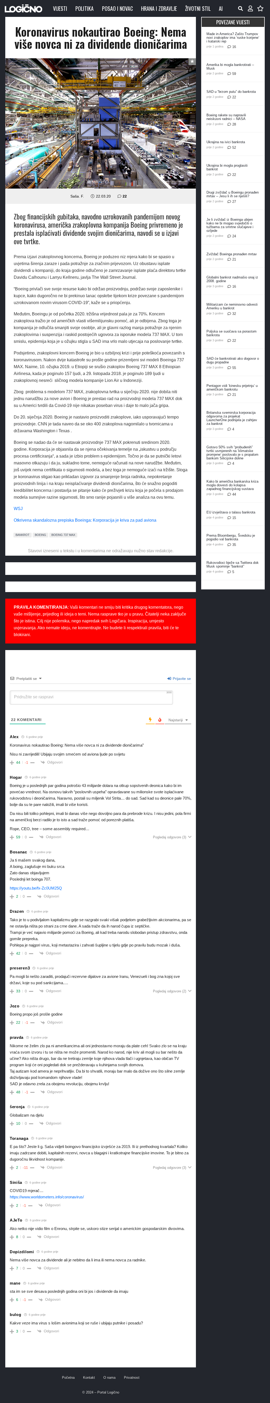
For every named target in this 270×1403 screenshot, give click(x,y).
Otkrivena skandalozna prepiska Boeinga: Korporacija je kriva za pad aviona (85, 520)
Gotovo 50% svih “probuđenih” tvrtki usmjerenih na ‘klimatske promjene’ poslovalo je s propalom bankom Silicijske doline (232, 452)
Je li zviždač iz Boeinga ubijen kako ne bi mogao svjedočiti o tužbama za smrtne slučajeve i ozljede (229, 225)
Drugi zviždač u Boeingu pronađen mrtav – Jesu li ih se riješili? (232, 194)
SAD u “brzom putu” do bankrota (231, 92)
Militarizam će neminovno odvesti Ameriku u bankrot (232, 306)
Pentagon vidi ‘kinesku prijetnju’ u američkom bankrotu (232, 387)
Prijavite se (181, 678)
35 (234, 545)
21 (234, 259)
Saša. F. (77, 196)
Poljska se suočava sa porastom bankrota (231, 333)
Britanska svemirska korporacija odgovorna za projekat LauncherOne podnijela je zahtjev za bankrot (231, 418)
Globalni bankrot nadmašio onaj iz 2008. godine (232, 279)
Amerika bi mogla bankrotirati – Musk (230, 66)
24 (234, 236)
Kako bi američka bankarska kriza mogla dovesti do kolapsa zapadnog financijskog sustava (232, 485)
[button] (240, 8)
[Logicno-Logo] (23, 8)
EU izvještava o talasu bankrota (230, 512)
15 (234, 518)
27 (234, 202)
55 (234, 368)
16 (234, 47)
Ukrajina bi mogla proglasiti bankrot (227, 167)
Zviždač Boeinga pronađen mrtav (231, 254)
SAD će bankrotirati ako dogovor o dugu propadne (232, 360)
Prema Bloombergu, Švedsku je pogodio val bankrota (230, 537)
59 (234, 74)
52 (234, 148)
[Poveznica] (250, 8)
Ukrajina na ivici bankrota (225, 142)
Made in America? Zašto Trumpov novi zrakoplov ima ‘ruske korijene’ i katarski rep (232, 37)
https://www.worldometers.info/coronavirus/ (47, 1197)
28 (234, 124)
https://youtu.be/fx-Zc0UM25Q (36, 888)
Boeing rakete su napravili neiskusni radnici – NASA (226, 117)
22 (125, 196)
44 (234, 494)
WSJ (18, 508)
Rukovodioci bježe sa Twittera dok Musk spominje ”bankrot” (232, 564)
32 (234, 314)
